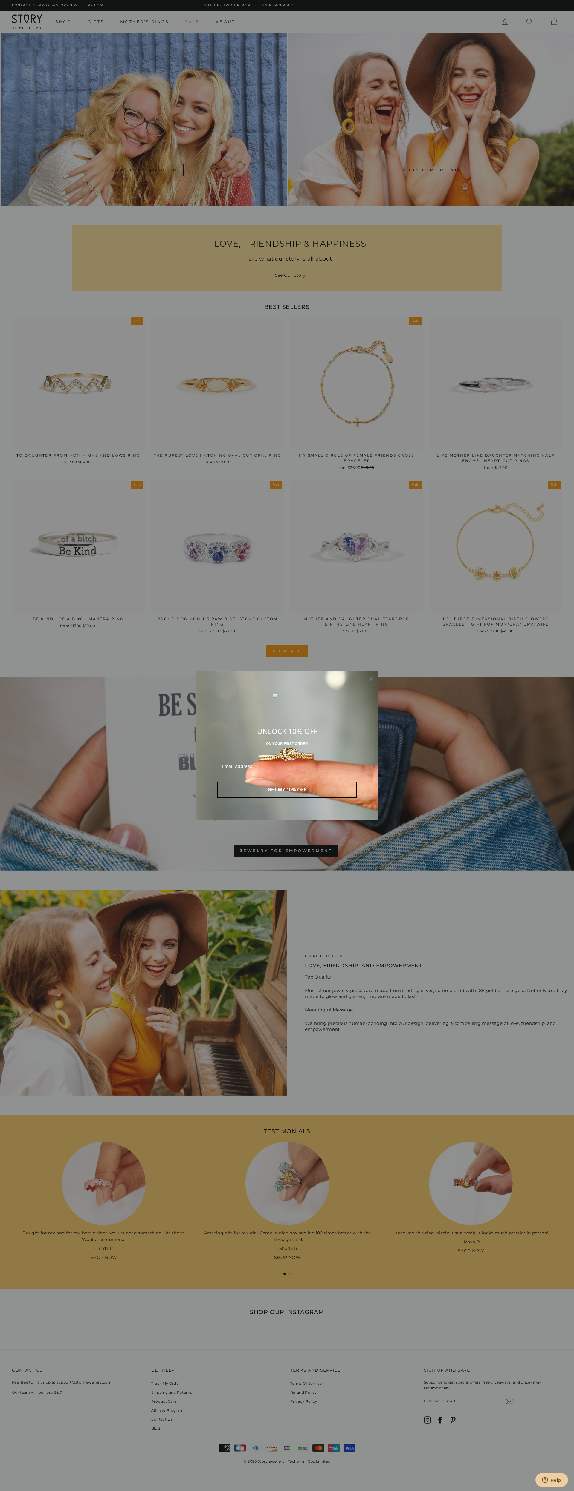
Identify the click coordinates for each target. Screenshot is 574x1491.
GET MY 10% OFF (287, 789)
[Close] (371, 678)
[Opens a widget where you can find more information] (551, 1480)
